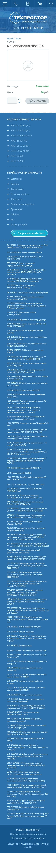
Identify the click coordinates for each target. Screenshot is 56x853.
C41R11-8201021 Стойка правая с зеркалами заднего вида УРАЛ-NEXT (26, 675)
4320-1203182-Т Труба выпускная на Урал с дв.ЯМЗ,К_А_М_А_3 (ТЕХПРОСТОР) (26, 801)
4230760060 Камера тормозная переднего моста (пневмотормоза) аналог (25, 417)
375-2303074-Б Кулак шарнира (20, 632)
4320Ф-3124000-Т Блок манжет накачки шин (26, 650)
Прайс (10, 38)
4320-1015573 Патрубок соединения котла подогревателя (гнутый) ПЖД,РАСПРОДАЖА (26, 706)
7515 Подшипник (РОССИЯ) (19, 473)
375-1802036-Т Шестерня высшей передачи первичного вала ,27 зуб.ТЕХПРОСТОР (26, 358)
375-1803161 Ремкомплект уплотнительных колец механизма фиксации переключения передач (26, 638)
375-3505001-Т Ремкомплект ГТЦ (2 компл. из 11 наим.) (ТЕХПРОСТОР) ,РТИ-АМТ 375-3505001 (28, 544)
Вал (13, 219)
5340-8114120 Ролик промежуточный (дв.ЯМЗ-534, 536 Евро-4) (23, 551)
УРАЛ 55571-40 (19, 140)
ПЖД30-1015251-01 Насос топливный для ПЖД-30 (25, 351)
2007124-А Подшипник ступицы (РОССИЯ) (25, 484)
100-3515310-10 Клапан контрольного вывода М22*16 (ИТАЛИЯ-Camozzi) (27, 437)
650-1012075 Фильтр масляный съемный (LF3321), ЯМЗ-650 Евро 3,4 (25, 503)
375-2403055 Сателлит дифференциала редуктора (24, 669)
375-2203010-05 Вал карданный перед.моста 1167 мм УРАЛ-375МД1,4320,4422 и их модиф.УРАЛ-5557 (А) (26, 583)
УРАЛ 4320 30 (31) (20, 125)
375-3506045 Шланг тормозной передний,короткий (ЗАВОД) (21, 264)
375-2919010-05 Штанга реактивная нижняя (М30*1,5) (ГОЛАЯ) (26, 364)
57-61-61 (28, 27)
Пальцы (15, 183)
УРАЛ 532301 (18, 160)
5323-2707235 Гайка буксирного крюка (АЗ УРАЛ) (25, 739)
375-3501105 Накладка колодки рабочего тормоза (25, 682)
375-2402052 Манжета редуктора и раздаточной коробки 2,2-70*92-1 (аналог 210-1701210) (27, 747)
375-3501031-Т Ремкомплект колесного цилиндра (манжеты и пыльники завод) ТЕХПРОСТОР (25, 574)
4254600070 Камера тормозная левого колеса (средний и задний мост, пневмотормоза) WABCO (27, 601)
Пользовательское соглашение (28, 838)
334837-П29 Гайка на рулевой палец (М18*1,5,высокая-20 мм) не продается (24, 773)
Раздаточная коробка (22, 204)
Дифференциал (19, 224)
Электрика (16, 199)
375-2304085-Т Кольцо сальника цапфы (24, 695)
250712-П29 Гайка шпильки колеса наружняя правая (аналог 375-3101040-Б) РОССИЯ (27, 431)
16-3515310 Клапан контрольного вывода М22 (27, 292)
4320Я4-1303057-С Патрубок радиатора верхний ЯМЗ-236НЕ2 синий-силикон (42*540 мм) (27, 619)
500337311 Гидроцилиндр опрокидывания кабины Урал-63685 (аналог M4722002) (26, 516)
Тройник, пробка (20, 193)
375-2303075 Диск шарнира (19, 645)
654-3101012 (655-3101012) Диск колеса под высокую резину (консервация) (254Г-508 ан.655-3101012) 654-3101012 (26, 537)
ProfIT (28, 846)
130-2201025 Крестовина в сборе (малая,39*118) (21, 313)
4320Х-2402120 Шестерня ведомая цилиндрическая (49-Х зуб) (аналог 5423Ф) (26, 779)
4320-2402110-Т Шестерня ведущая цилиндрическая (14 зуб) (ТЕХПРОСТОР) (24, 496)
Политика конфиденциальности (28, 834)
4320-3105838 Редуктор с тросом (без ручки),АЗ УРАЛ (28, 424)
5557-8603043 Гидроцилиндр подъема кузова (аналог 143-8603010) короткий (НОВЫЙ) (27, 509)
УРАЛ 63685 (17, 155)
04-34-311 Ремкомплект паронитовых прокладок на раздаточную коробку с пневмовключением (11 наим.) (23, 410)
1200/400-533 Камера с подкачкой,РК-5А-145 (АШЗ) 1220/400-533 (26, 325)
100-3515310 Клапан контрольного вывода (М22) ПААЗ (26, 395)
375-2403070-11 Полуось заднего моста (24, 252)
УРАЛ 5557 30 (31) (20, 145)
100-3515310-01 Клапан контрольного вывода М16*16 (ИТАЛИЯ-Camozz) (27, 733)
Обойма (15, 214)
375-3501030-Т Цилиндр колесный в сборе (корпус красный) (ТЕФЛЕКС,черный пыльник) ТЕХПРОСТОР (27, 565)
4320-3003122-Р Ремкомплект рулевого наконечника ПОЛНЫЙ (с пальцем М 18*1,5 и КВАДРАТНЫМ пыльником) (27, 451)
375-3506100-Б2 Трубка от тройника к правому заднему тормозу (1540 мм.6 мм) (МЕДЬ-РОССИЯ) (27, 756)
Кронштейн (17, 188)
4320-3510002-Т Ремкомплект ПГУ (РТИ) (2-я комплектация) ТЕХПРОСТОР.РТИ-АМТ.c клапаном (26, 272)
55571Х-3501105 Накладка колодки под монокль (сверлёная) (24, 720)
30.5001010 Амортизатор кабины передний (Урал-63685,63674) (26, 529)
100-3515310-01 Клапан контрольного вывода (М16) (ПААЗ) (27, 384)
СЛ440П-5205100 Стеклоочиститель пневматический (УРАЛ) (23, 713)
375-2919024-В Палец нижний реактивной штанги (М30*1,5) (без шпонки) (26, 371)
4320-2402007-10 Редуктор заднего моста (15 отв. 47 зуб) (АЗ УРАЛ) (27, 444)
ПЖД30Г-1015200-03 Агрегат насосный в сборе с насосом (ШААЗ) (27, 377)
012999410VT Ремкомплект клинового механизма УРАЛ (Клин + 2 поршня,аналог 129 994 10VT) (27, 794)
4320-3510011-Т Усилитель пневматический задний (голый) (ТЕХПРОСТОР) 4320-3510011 (26, 786)
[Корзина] (40, 3)
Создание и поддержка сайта (23, 843)
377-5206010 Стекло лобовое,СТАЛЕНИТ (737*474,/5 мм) (24, 489)
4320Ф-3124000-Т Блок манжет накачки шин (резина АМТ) (26, 656)
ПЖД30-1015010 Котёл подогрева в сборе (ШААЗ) (25, 331)
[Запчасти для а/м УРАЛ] (28, 18)
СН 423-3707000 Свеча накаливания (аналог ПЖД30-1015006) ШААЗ (27, 344)
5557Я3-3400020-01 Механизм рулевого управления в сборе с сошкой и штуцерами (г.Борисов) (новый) (26, 305)
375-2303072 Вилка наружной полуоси (24, 627)
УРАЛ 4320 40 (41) (20, 130)
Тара (18, 38)
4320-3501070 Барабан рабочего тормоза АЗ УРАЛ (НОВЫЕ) (26, 478)
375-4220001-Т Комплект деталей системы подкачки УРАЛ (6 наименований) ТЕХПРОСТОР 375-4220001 (28, 610)
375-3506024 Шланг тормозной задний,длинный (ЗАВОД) (21, 286)
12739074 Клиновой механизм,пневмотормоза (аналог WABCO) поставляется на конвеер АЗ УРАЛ (28, 816)
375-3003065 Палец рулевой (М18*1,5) (24, 468)
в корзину (40, 100)
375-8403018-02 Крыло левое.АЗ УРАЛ (23, 390)
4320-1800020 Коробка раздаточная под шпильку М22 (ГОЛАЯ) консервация (24, 280)
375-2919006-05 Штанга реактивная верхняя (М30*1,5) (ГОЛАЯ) (27, 338)
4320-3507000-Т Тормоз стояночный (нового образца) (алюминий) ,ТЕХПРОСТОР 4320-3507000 (26, 460)
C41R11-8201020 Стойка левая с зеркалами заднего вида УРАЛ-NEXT (26, 688)
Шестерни (16, 178)
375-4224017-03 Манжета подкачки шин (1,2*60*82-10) (25, 257)
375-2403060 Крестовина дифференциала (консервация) (25, 808)
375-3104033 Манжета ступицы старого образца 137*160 (24, 522)
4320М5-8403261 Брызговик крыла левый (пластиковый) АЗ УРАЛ (25, 298)
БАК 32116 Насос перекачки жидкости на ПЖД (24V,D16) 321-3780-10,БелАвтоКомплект (27, 246)
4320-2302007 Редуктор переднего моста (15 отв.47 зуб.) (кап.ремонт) (26, 402)
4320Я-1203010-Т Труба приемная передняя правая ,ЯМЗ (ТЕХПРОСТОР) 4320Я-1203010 (26, 558)
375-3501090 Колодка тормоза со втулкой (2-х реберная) (27, 662)
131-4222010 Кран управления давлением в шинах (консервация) (26, 726)
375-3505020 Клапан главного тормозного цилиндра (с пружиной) (25, 700)
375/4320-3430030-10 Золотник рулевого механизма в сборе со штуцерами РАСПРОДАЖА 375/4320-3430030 (25, 592)
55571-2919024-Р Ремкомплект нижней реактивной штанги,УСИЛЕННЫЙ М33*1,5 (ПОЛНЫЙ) (26, 765)
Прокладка (16, 209)
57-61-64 (38, 27)
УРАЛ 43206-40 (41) (21, 135)
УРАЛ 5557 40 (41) (20, 150)
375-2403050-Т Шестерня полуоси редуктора (26, 319)
